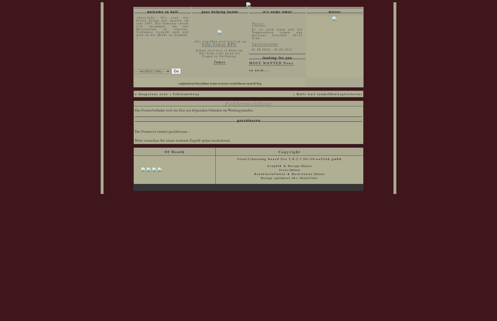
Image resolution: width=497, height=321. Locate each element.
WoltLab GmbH (329, 159)
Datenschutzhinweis (159, 187)
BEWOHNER (202, 83)
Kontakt (197, 187)
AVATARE (223, 83)
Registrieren (187, 83)
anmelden (328, 94)
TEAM (213, 83)
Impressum (182, 187)
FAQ (259, 83)
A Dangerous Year (151, 94)
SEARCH (251, 83)
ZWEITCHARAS (238, 83)
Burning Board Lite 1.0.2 (275, 159)
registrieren (349, 94)
